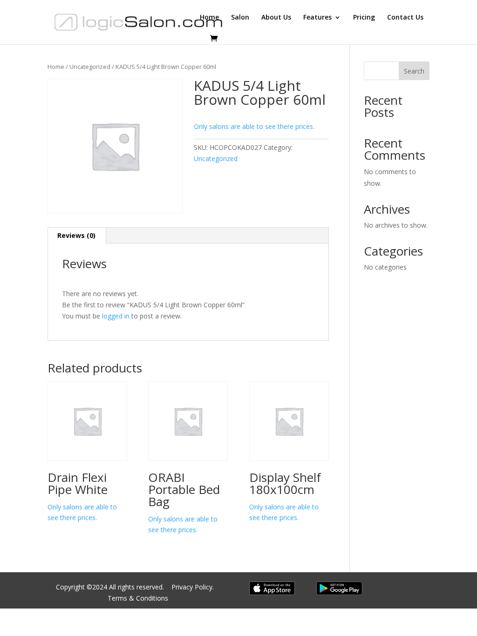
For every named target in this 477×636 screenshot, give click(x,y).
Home (209, 17)
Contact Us (405, 17)
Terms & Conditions (138, 598)
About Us (276, 17)
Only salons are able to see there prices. (254, 126)
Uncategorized (89, 66)
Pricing (364, 17)
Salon (240, 17)
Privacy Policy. (193, 586)
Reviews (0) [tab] (76, 235)
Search (414, 71)
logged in (115, 315)
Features (317, 17)
